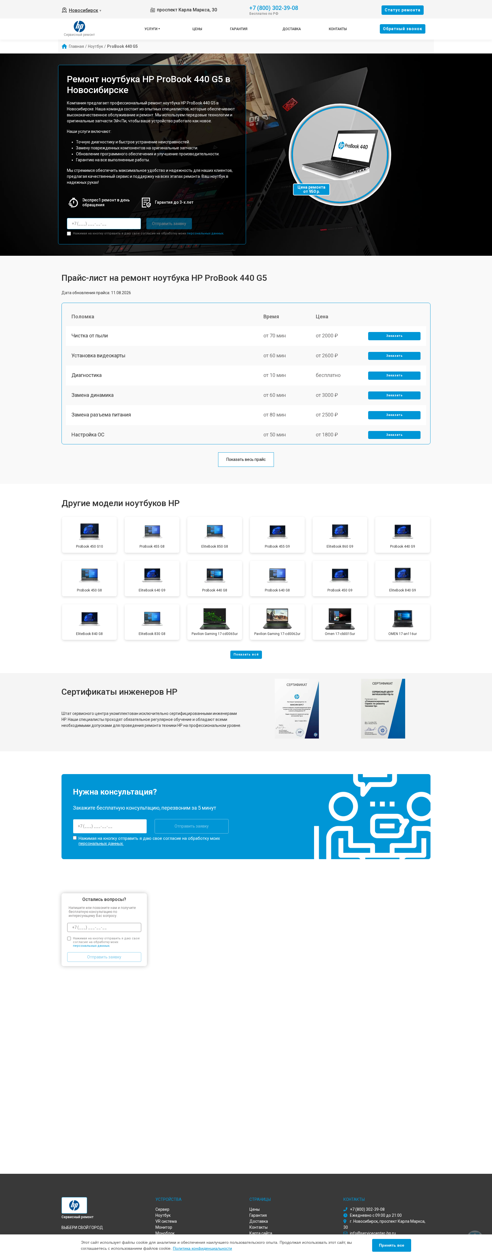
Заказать (394, 336)
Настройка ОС (87, 435)
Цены (197, 29)
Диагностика (86, 375)
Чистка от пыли (89, 336)
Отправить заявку (169, 223)
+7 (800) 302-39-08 (273, 8)
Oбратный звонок (402, 28)
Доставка (291, 29)
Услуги (150, 29)
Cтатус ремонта (403, 10)
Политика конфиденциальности (202, 1248)
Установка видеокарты (98, 355)
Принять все (391, 1245)
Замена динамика (92, 395)
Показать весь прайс (246, 459)
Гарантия (238, 29)
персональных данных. (205, 233)
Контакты (338, 29)
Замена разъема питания (101, 415)
